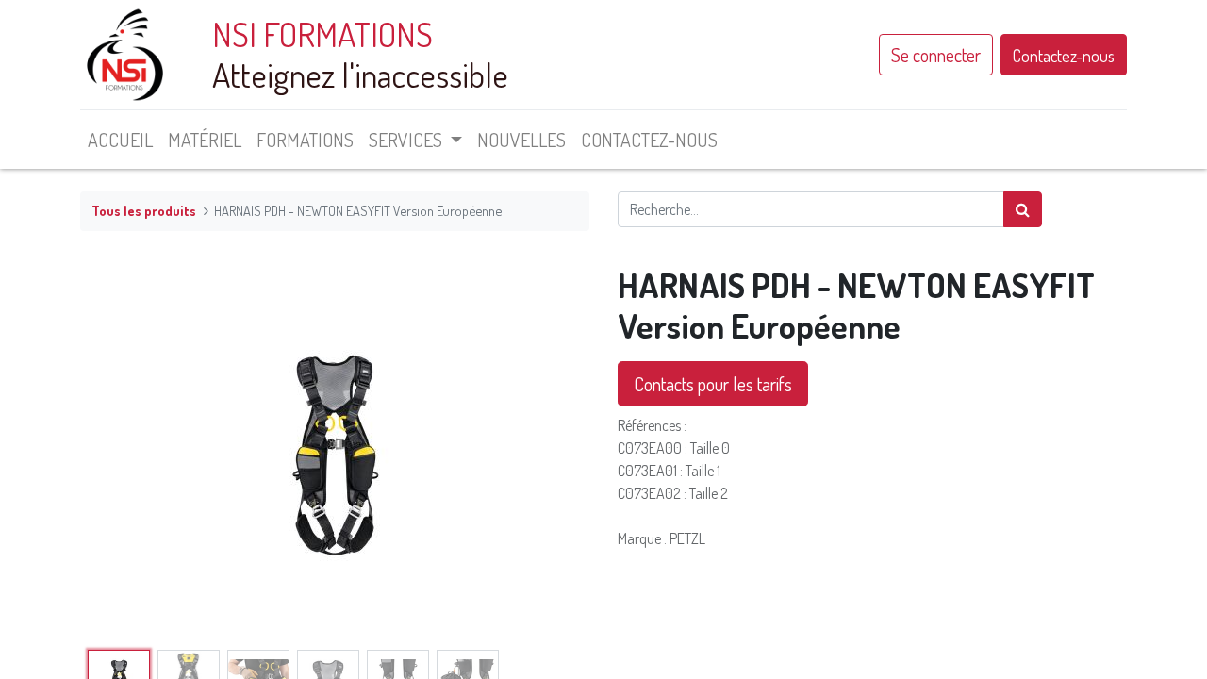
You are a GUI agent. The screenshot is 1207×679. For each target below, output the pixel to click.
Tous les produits (143, 210)
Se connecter (936, 54)
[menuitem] (120, 139)
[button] (118, 454)
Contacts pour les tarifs (713, 384)
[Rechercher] (1022, 209)
